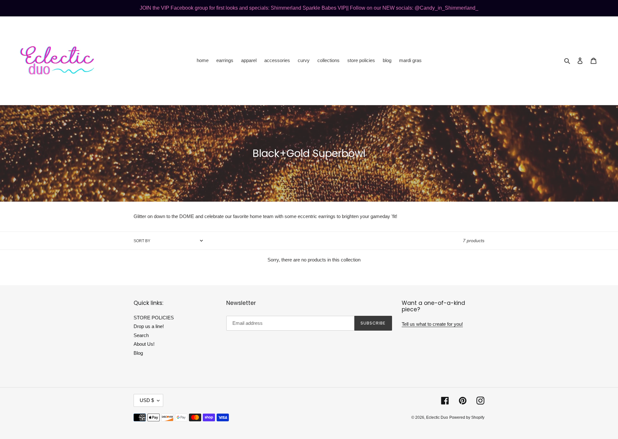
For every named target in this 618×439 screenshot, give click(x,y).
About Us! (144, 344)
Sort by (142, 241)
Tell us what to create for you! (432, 324)
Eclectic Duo (437, 417)
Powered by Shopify (466, 417)
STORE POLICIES (154, 317)
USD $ (147, 400)
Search (141, 335)
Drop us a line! (149, 326)
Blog (138, 353)
